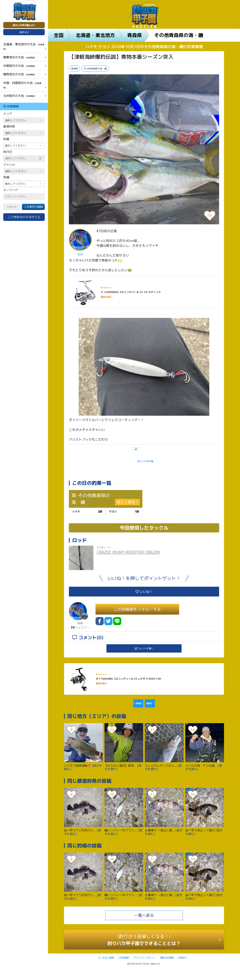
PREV (139, 703)
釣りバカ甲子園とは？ (24, 25)
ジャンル (9, 165)
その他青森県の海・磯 (178, 35)
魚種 (6, 177)
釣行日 (7, 152)
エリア (7, 114)
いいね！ (146, 591)
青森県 (134, 35)
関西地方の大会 (19, 74)
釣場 (6, 139)
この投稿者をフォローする (137, 609)
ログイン (24, 32)
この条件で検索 (33, 207)
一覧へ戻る (144, 915)
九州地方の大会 (19, 96)
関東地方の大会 (19, 57)
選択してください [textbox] (15, 145)
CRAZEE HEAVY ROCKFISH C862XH (128, 552)
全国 (59, 35)
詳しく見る (126, 502)
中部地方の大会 (19, 66)
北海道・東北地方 (95, 35)
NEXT (149, 703)
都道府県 (9, 126)
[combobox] (24, 146)
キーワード (10, 190)
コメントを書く (145, 648)
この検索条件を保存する (24, 217)
